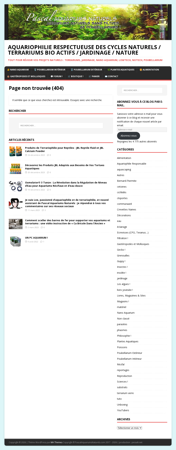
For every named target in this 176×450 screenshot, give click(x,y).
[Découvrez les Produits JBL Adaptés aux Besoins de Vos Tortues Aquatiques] (16, 172)
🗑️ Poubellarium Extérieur (86, 69)
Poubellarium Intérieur (129, 358)
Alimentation (124, 158)
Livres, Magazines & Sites (131, 295)
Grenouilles (123, 255)
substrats (122, 387)
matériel (121, 307)
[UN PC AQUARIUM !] (16, 244)
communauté (124, 203)
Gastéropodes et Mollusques (133, 244)
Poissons (122, 347)
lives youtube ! (125, 289)
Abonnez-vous (129, 135)
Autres (120, 175)
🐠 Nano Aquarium (18, 69)
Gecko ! (121, 249)
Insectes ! (122, 266)
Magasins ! (123, 301)
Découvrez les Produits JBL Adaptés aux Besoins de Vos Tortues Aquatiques (64, 167)
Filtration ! (122, 238)
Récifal (120, 364)
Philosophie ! (124, 335)
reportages (123, 370)
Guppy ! (121, 261)
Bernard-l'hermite (126, 180)
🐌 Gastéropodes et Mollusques (26, 76)
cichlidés (121, 192)
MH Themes (56, 442)
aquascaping (124, 169)
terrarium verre (125, 393)
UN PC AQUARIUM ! (36, 237)
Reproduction (124, 376)
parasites (122, 324)
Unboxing (122, 404)
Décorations (124, 215)
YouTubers (123, 410)
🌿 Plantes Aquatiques (120, 69)
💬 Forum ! (57, 76)
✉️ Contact (111, 76)
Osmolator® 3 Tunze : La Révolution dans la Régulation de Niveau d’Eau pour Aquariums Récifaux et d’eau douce (66, 184)
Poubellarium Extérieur (129, 353)
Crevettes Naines (126, 209)
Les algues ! (123, 284)
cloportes (122, 198)
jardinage (122, 278)
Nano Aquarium (126, 312)
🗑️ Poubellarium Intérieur (49, 69)
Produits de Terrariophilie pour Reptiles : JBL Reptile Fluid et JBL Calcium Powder (64, 149)
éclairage (122, 226)
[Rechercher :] (61, 125)
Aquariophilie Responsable (131, 163)
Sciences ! (122, 381)
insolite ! (121, 272)
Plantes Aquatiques (127, 341)
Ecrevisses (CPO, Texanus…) (132, 232)
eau (119, 221)
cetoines (121, 186)
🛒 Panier (94, 76)
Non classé (123, 318)
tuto (119, 398)
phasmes (122, 330)
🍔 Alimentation (149, 69)
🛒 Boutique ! (75, 76)
